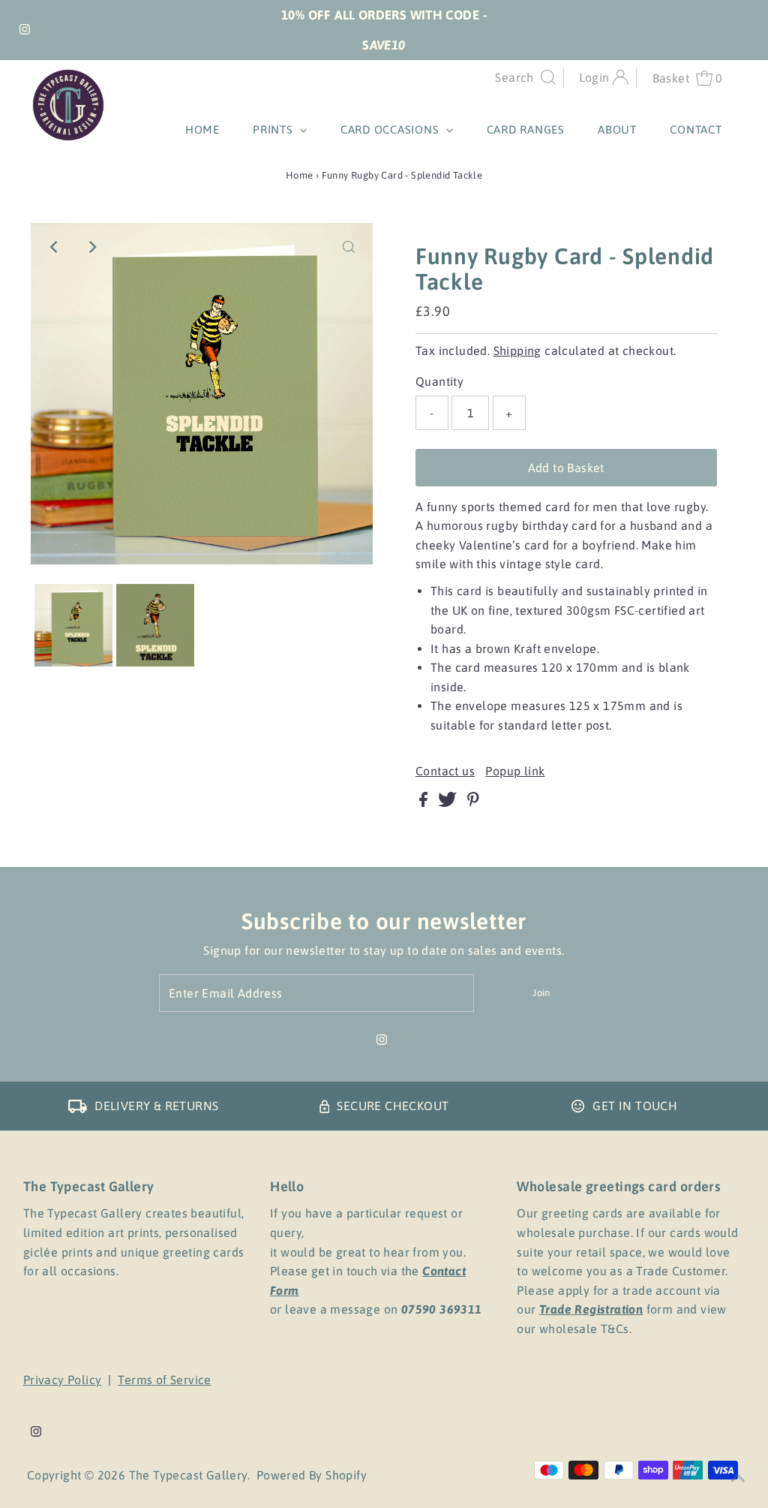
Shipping (518, 350)
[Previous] (54, 246)
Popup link (514, 771)
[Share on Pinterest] (473, 802)
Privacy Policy (62, 1379)
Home (300, 175)
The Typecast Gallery (188, 1475)
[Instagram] (25, 30)
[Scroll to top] (738, 1478)
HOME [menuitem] (202, 129)
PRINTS (274, 129)
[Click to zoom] (348, 246)
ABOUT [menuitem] (617, 129)
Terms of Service (164, 1379)
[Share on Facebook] (424, 802)
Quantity (440, 381)
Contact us (445, 771)
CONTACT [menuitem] (696, 129)
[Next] (91, 246)
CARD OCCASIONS (391, 129)
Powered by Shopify (311, 1475)
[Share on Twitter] (449, 802)
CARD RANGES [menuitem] (526, 129)
